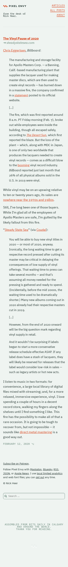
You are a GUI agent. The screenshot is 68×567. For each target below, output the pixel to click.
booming (23, 165)
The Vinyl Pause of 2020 (21, 38)
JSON (6, 473)
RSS (56, 469)
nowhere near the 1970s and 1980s (28, 200)
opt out (40, 477)
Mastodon (36, 469)
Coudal (41, 230)
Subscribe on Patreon (16, 463)
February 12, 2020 (18, 443)
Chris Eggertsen (14, 50)
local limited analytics (49, 473)
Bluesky (47, 469)
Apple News (21, 473)
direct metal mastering (36, 432)
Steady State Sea (16, 230)
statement (21, 95)
